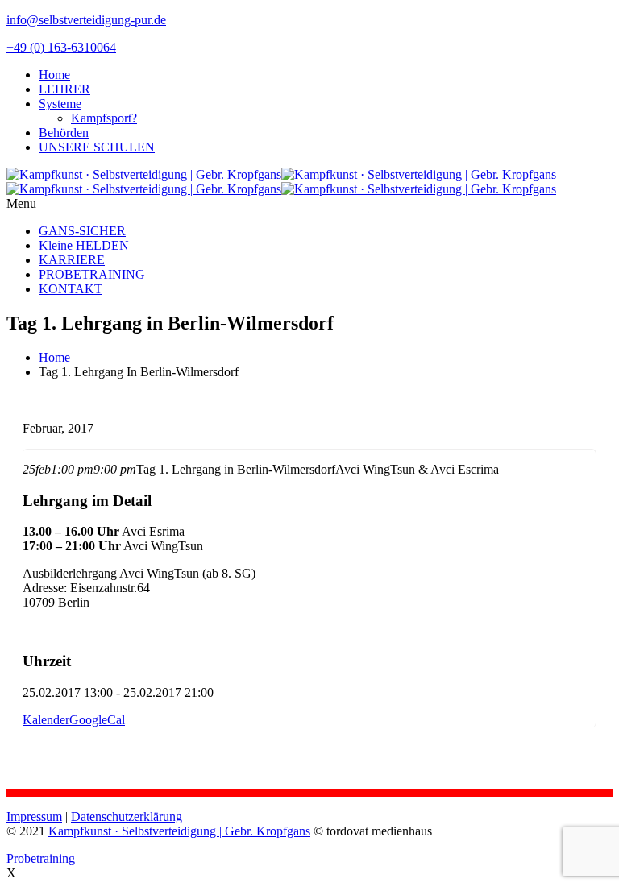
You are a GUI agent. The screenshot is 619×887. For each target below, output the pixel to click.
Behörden (64, 132)
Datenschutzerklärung (126, 816)
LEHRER (64, 89)
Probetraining (40, 858)
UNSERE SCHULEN (97, 147)
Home (54, 74)
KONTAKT (70, 289)
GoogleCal (97, 720)
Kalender (46, 720)
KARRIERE (72, 260)
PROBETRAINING (92, 274)
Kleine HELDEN (84, 245)
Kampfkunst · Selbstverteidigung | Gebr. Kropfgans (179, 831)
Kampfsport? (104, 118)
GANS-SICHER (82, 231)
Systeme (60, 103)
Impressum (34, 816)
